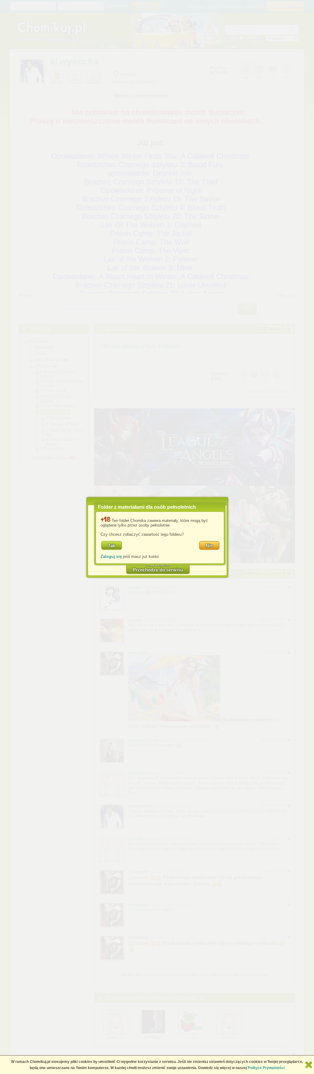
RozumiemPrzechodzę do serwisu (158, 567)
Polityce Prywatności (266, 1068)
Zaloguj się (111, 556)
